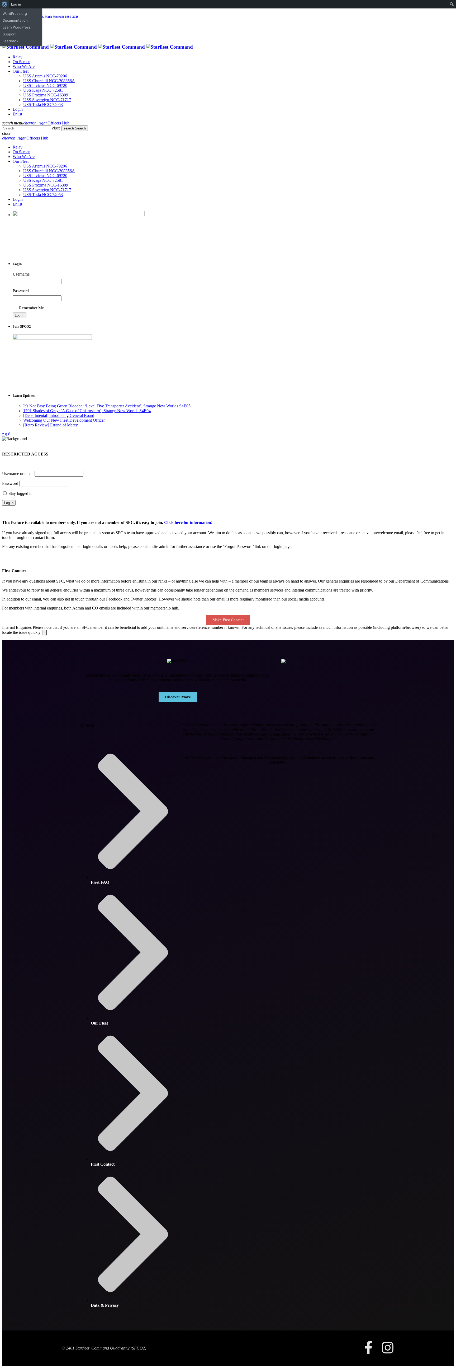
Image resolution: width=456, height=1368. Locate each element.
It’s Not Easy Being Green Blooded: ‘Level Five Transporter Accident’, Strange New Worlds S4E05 (107, 406)
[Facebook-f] (368, 1347)
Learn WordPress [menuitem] (17, 27)
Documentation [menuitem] (15, 20)
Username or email (18, 473)
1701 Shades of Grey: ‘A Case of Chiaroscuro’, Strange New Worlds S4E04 (87, 410)
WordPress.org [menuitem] (15, 13)
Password (21, 291)
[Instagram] (387, 1347)
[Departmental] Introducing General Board (58, 415)
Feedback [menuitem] (10, 41)
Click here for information (187, 522)
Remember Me (31, 308)
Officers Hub (46, 123)
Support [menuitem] (9, 34)
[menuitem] (4, 4)
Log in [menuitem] (16, 4)
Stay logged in (19, 493)
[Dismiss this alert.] (44, 632)
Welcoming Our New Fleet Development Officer (64, 420)
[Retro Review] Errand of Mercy (50, 425)
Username (21, 274)
